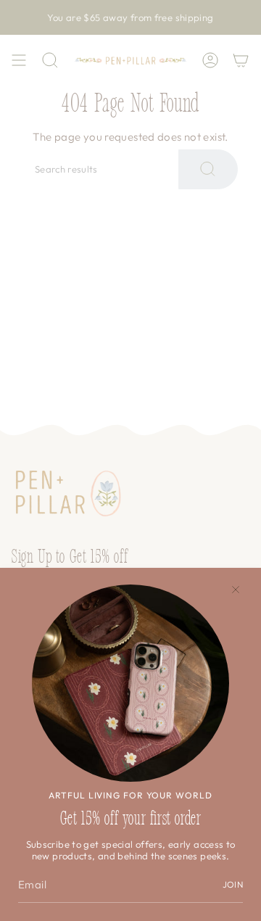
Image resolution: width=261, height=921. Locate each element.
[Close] (235, 589)
